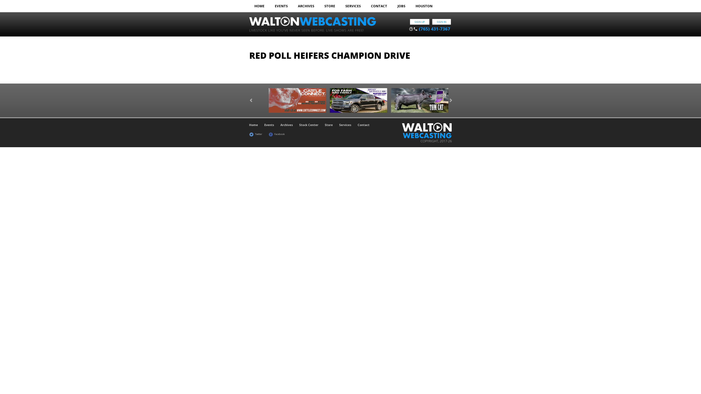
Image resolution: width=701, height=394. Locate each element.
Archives (306, 6)
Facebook (279, 134)
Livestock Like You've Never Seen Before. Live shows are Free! (306, 30)
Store (329, 6)
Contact (379, 6)
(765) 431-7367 (429, 28)
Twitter (258, 134)
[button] (251, 100)
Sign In (441, 22)
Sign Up (420, 22)
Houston (423, 6)
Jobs (401, 6)
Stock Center (308, 125)
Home (259, 6)
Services (353, 6)
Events (281, 6)
